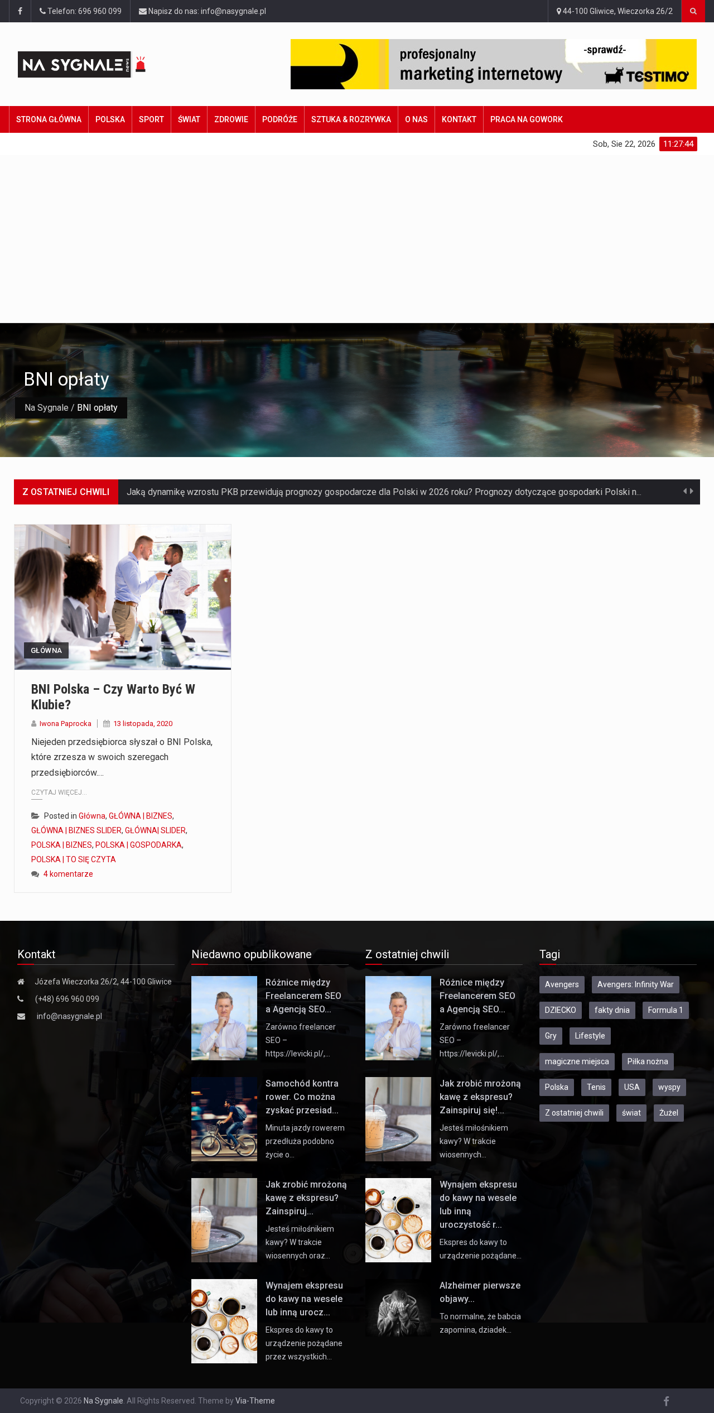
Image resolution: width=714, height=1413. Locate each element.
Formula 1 (665, 1010)
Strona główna (48, 119)
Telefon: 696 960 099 (84, 11)
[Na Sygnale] (101, 64)
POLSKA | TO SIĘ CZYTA (73, 859)
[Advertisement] (357, 239)
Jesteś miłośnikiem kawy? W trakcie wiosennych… (474, 1141)
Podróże (279, 119)
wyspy (669, 1087)
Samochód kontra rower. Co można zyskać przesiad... (302, 1097)
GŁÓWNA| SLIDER (155, 830)
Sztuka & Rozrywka (351, 119)
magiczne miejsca (577, 1061)
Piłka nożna (648, 1061)
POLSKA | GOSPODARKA (138, 844)
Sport (151, 119)
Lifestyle (590, 1035)
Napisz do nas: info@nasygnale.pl (206, 11)
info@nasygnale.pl (69, 1016)
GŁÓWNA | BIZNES (140, 815)
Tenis (596, 1087)
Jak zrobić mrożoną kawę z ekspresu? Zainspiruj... (306, 1198)
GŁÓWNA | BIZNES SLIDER (76, 830)
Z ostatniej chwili (574, 1112)
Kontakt (459, 119)
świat (631, 1112)
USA (632, 1087)
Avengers (562, 984)
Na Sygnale (47, 407)
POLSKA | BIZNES (61, 844)
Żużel (668, 1112)
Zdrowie (231, 119)
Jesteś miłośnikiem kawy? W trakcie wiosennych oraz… (300, 1242)
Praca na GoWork (526, 119)
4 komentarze (68, 873)
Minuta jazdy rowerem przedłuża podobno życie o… (305, 1141)
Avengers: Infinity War (635, 984)
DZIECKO (560, 1010)
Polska (110, 119)
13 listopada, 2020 (142, 723)
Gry (551, 1035)
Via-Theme (255, 1400)
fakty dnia (612, 1010)
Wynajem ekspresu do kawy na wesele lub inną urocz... (304, 1299)
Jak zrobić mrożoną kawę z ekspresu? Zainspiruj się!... (480, 1097)
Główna (46, 650)
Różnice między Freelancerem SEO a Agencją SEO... (303, 996)
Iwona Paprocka (65, 723)
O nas (416, 119)
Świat (189, 119)
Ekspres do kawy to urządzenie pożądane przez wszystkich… (304, 1343)
